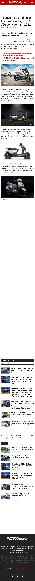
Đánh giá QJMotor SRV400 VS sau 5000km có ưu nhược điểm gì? (22, 370)
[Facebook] (12, 576)
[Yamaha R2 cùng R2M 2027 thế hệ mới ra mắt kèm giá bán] (5, 496)
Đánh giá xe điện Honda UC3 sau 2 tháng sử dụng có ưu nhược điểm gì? (22, 415)
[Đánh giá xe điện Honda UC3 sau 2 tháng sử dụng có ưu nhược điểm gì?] (5, 415)
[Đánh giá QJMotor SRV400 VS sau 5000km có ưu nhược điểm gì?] (5, 370)
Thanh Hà (5, 27)
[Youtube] (22, 576)
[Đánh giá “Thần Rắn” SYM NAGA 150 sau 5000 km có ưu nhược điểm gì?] (5, 450)
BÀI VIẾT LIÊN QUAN (8, 360)
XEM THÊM (5, 363)
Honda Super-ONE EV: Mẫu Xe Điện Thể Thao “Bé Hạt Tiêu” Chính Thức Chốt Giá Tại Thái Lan (22, 466)
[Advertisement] (17, 9)
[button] (32, 2)
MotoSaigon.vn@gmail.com (20, 568)
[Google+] (17, 576)
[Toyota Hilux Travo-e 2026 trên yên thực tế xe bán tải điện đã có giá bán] (5, 424)
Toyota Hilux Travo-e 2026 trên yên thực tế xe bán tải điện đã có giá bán (22, 424)
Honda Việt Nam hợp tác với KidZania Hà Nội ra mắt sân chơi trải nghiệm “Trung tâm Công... (23, 486)
